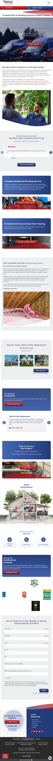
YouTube (34, 731)
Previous (2, 152)
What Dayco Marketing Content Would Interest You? (18, 671)
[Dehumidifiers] (28, 516)
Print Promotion (17, 428)
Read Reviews (18, 44)
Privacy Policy (16, 739)
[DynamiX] (26, 756)
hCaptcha (46, 373)
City (5, 656)
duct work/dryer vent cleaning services (40, 82)
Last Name (7, 636)
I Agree (8, 678)
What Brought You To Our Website (13, 664)
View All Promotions (13, 404)
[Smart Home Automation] (16, 507)
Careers (34, 727)
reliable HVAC (18, 82)
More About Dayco (11, 572)
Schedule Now (26, 468)
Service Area (35, 720)
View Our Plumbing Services (26, 203)
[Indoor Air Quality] (30, 507)
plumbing (24, 82)
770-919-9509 (26, 473)
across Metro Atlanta (36, 81)
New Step (40, 370)
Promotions (35, 725)
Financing (34, 723)
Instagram (42, 731)
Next (50, 152)
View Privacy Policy (31, 685)
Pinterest (39, 731)
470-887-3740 (9, 8)
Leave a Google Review (26, 164)
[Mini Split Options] (18, 515)
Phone (6, 650)
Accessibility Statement (28, 739)
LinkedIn (37, 731)
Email (5, 643)
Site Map (38, 739)
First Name (7, 628)
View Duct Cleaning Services (26, 242)
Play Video (26, 108)
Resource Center (36, 721)
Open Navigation (48, 3)
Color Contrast (32, 760)
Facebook (32, 731)
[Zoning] (25, 499)
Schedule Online (37, 8)
